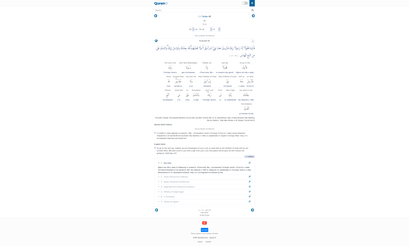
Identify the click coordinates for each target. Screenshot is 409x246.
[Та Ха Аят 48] (253, 16)
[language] (156, 41)
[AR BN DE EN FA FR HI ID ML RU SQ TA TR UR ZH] (191, 29)
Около (200, 242)
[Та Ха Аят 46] (155, 16)
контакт (208, 242)
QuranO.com (203, 238)
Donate (204, 230)
